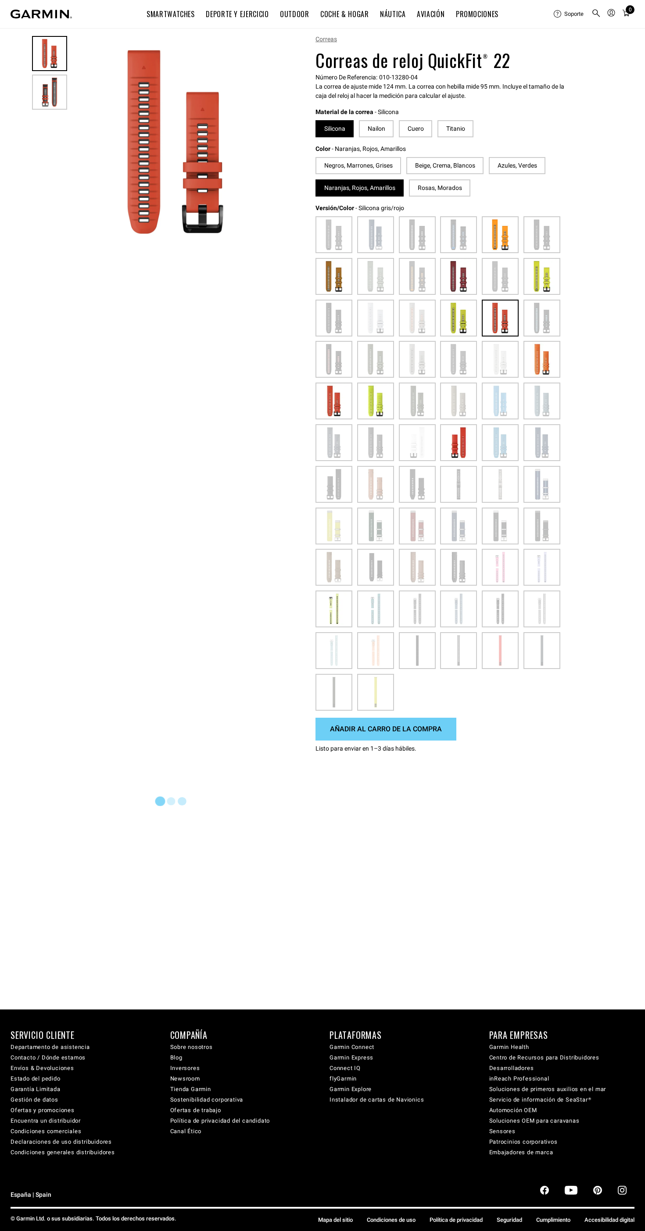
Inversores (185, 1068)
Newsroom (185, 1078)
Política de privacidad (456, 1220)
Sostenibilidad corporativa (207, 1099)
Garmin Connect (352, 1047)
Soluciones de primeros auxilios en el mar (547, 1089)
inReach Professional (519, 1078)
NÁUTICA (392, 14)
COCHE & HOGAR (344, 14)
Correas (326, 39)
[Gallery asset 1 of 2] (175, 142)
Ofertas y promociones (43, 1110)
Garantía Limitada (36, 1089)
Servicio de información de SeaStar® (540, 1099)
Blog (176, 1057)
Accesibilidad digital (609, 1220)
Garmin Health (509, 1047)
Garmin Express (351, 1057)
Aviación (430, 14)
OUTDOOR (294, 14)
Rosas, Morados (440, 187)
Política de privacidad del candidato (220, 1120)
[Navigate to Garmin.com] (41, 14)
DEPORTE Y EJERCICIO (237, 14)
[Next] (269, 142)
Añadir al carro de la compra (386, 729)
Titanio (455, 128)
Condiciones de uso (391, 1220)
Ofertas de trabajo (195, 1110)
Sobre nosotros (191, 1047)
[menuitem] (569, 14)
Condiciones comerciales (46, 1131)
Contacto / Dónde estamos (48, 1057)
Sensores (502, 1131)
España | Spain (31, 1195)
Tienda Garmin (190, 1089)
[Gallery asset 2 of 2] (49, 92)
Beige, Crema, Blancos (445, 165)
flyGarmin (343, 1078)
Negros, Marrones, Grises (358, 165)
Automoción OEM (513, 1110)
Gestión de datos (34, 1099)
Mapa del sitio (335, 1220)
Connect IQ (345, 1068)
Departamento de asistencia (50, 1047)
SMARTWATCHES (171, 14)
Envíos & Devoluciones (42, 1068)
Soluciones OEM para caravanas (534, 1120)
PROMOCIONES (477, 14)
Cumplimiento (553, 1220)
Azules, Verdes (517, 165)
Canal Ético (186, 1131)
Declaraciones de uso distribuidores (61, 1141)
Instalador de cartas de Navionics (377, 1099)
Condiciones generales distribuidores (63, 1152)
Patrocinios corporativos (523, 1141)
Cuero (416, 128)
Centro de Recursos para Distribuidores (544, 1057)
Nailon (376, 128)
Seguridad (509, 1220)
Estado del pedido (36, 1078)
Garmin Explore (351, 1089)
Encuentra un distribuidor (46, 1120)
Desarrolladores (511, 1068)
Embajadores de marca (521, 1152)
